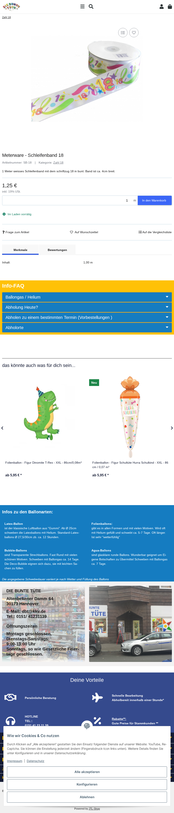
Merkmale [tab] (20, 250)
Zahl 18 (58, 162)
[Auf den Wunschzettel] (134, 32)
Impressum (14, 761)
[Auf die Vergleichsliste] (123, 32)
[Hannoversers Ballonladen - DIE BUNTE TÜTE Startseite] (11, 6)
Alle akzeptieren (87, 772)
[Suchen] (91, 6)
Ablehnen (87, 797)
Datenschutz (35, 761)
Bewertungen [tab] (57, 250)
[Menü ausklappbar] (82, 6)
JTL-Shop (94, 808)
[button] (162, 6)
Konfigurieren (87, 784)
